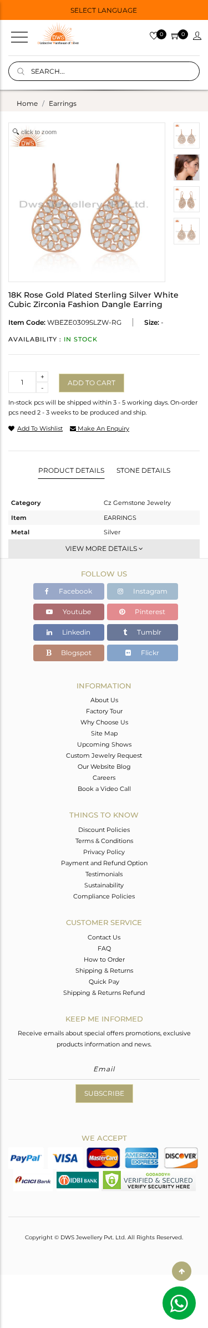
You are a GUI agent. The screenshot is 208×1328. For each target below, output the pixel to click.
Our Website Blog (104, 766)
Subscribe (104, 1093)
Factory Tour (104, 711)
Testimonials (104, 874)
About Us (104, 700)
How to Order (104, 959)
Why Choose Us (104, 722)
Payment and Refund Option (104, 863)
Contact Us (104, 937)
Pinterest (149, 611)
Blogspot (75, 652)
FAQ (104, 948)
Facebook (74, 591)
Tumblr (148, 632)
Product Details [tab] (71, 470)
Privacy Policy (104, 852)
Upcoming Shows (104, 744)
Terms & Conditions (104, 841)
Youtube (76, 611)
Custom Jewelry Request (104, 755)
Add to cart (91, 383)
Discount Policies (104, 830)
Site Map (104, 733)
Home (27, 103)
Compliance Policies (104, 896)
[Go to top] (181, 1271)
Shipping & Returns (104, 970)
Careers (104, 778)
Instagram (149, 591)
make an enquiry (102, 428)
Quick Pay (104, 981)
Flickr (149, 652)
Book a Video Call (104, 789)
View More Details (102, 548)
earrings (63, 103)
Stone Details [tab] (143, 470)
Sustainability (104, 885)
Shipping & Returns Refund (104, 993)
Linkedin (75, 632)
